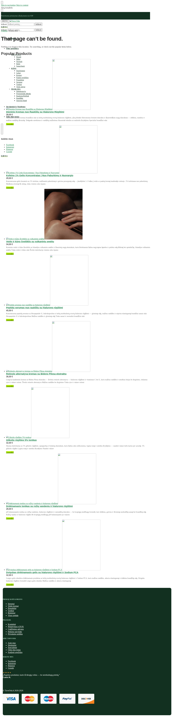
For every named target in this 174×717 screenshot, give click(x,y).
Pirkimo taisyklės (15, 632)
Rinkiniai (11, 613)
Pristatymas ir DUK (16, 627)
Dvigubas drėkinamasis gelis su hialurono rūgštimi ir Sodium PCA (42, 572)
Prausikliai (12, 608)
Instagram (12, 663)
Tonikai (11, 611)
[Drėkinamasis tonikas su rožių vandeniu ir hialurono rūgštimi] (78, 479)
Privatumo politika (15, 634)
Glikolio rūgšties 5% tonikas (21, 440)
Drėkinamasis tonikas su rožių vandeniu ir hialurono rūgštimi (39, 506)
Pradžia (4, 31)
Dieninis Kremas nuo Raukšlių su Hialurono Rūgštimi (35, 112)
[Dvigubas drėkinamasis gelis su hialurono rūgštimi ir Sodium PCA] (78, 545)
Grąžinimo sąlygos (16, 629)
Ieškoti (38, 24)
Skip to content (22, 5)
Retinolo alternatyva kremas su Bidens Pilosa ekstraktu (36, 374)
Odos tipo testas (14, 650)
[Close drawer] (2, 10)
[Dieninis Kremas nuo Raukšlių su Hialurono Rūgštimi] (78, 84)
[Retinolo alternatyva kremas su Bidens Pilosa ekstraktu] (78, 346)
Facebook (12, 661)
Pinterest (11, 666)
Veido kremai (13, 606)
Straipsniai (12, 645)
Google (11, 668)
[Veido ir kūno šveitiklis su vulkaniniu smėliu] (78, 214)
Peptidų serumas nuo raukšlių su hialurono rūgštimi (34, 307)
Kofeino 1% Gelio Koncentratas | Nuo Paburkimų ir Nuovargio (39, 175)
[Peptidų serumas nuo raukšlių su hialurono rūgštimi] (78, 280)
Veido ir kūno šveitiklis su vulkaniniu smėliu (30, 241)
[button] (4, 27)
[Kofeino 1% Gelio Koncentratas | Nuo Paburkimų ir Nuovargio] (78, 149)
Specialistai (12, 647)
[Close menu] (2, 2)
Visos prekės (13, 615)
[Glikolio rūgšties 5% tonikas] (78, 413)
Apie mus (12, 643)
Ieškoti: (4, 24)
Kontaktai (12, 624)
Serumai (11, 604)
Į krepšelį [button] (10, 124)
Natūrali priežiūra (15, 652)
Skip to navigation (8, 5)
